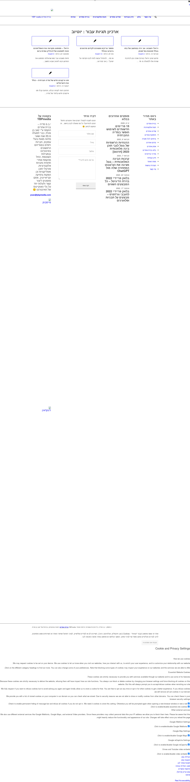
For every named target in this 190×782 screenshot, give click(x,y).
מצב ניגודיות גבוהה (183, 766)
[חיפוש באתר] (155, 17)
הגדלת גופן (186, 757)
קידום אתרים (151, 142)
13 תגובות (98, 54)
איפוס (188, 774)
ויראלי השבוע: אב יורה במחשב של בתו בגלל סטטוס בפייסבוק (141, 49)
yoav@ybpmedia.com (40, 194)
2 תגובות (52, 86)
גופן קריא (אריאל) (183, 771)
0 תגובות (51, 54)
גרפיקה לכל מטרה (149, 138)
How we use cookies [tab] (181, 658)
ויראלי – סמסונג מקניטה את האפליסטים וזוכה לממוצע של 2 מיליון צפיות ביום (51, 49)
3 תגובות (141, 54)
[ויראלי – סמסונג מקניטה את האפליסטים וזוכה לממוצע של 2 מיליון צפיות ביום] (50, 41)
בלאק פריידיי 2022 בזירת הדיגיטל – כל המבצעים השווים (117, 181)
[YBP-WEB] (42, 17)
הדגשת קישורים (184, 768)
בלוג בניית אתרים (149, 150)
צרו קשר (153, 169)
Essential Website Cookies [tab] (179, 672)
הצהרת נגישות (150, 165)
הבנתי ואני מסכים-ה (150, 642)
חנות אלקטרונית (150, 127)
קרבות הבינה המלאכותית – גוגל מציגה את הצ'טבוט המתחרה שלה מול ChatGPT (117, 165)
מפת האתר (151, 161)
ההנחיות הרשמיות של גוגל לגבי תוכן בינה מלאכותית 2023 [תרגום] (117, 146)
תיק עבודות (151, 157)
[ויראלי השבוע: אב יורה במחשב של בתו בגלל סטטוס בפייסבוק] (139, 41)
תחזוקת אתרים (150, 134)
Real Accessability (182, 780)
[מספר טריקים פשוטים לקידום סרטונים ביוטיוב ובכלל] (95, 41)
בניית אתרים (151, 123)
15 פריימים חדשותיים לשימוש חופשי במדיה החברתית (117, 130)
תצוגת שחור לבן (184, 762)
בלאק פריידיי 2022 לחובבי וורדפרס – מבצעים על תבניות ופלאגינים (117, 195)
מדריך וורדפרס (150, 153)
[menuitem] (73, 17)
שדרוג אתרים (151, 131)
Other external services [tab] (180, 710)
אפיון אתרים (151, 146)
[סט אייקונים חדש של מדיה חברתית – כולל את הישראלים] (50, 73)
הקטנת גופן (185, 760)
